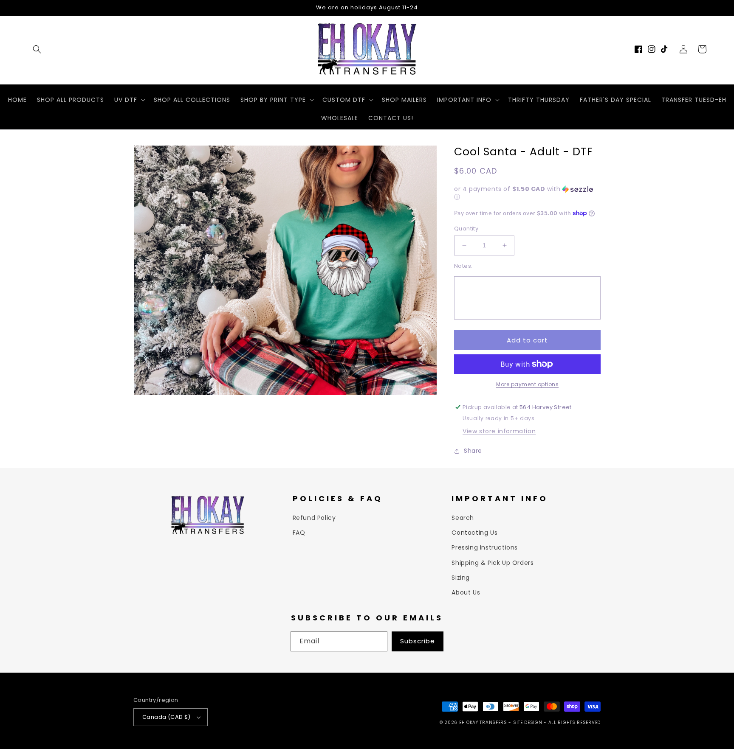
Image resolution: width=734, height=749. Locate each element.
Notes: (463, 266)
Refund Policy (314, 517)
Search (463, 517)
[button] (37, 49)
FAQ (299, 532)
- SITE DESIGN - (528, 722)
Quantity (466, 228)
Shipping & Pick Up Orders (493, 562)
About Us (466, 592)
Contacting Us (474, 532)
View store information (499, 431)
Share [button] (473, 450)
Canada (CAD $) (166, 717)
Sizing (461, 577)
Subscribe (417, 641)
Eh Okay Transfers (483, 722)
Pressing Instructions (485, 547)
